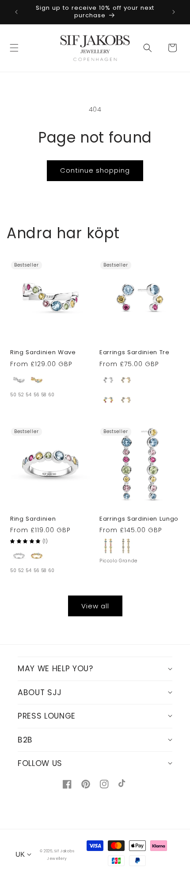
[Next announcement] (173, 12)
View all (95, 606)
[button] (14, 48)
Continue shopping (95, 170)
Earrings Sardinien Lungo (139, 519)
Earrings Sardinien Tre (134, 352)
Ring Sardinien (33, 519)
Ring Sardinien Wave (43, 352)
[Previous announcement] (16, 12)
